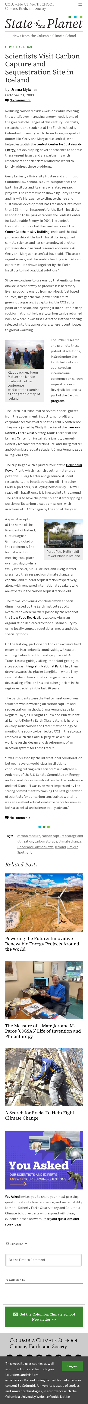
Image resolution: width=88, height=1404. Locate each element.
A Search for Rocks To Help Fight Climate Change (39, 1115)
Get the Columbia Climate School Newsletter (47, 1317)
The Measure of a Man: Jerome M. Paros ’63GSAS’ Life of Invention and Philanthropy (43, 1031)
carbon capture (28, 835)
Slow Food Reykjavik (26, 617)
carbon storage (46, 841)
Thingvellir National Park (43, 666)
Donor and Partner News (35, 846)
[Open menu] (80, 5)
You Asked (12, 1196)
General (26, 47)
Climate (11, 47)
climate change (70, 841)
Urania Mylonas (23, 90)
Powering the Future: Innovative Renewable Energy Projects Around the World (42, 944)
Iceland (60, 846)
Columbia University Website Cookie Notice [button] (37, 1396)
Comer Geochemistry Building (27, 231)
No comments (20, 100)
